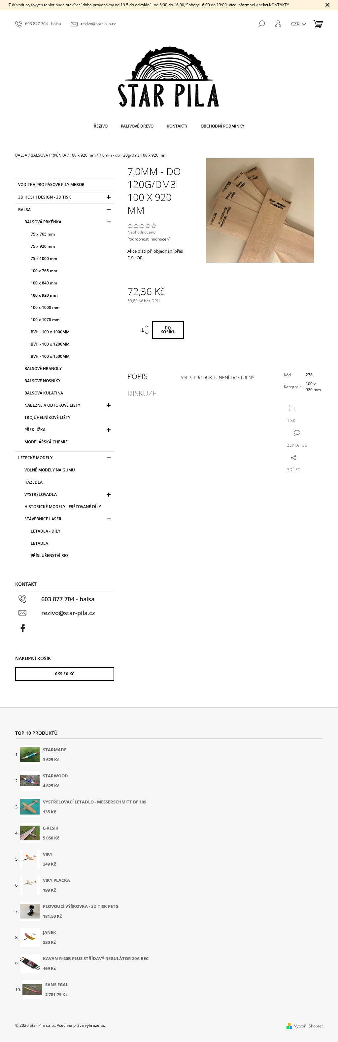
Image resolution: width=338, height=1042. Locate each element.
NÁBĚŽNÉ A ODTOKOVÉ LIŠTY (52, 405)
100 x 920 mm (44, 295)
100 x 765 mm (44, 271)
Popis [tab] (137, 376)
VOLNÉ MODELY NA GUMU (49, 470)
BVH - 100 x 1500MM (50, 356)
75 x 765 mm (43, 234)
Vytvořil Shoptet (308, 1026)
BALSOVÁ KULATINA (43, 393)
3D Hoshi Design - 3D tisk (44, 197)
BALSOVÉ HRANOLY (43, 368)
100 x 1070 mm (45, 319)
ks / (65, 674)
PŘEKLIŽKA (35, 429)
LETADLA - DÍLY (45, 531)
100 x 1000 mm (45, 307)
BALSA (24, 209)
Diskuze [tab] (141, 393)
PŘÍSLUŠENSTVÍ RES (50, 555)
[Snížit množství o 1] (147, 333)
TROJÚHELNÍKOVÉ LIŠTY (47, 417)
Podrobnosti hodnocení (148, 239)
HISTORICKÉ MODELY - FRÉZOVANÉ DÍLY (62, 506)
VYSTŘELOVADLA (40, 494)
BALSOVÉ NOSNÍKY (42, 381)
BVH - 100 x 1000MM (50, 332)
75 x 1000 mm (44, 258)
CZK (296, 23)
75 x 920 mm (43, 246)
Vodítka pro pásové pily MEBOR (51, 184)
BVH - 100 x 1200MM (50, 344)
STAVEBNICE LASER (42, 519)
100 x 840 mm (44, 283)
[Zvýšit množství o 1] (147, 326)
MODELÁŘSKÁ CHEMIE (46, 442)
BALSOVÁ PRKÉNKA (42, 222)
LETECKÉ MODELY (35, 458)
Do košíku (168, 330)
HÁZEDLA (33, 482)
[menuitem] (100, 126)
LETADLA (39, 543)
